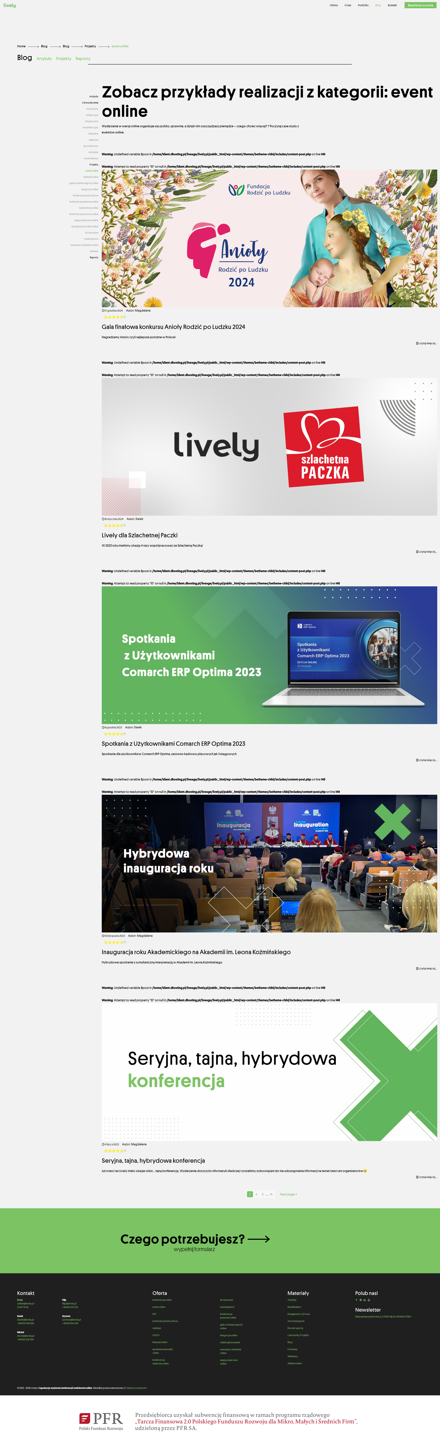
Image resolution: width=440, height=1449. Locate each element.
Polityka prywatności (136, 1388)
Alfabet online (295, 1363)
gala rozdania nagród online (83, 183)
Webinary (293, 1356)
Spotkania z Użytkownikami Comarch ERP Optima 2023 (173, 743)
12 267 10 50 (23, 1307)
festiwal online (91, 177)
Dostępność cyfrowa (299, 1314)
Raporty (83, 58)
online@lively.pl (25, 1303)
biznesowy (92, 108)
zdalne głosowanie (230, 1342)
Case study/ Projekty (298, 1335)
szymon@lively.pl (71, 1319)
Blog (44, 46)
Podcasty (293, 1349)
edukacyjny (92, 115)
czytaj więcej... (428, 343)
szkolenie (93, 152)
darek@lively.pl (25, 1319)
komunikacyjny (90, 127)
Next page (287, 1194)
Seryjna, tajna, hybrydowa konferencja (154, 1160)
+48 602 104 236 (70, 1323)
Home (21, 46)
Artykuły (44, 58)
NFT (154, 1314)
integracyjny (91, 121)
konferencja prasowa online (83, 214)
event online (92, 170)
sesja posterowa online (86, 220)
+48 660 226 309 (25, 1339)
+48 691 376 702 (70, 1307)
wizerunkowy (91, 158)
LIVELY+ (156, 1335)
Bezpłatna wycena (420, 5)
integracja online (89, 189)
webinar (94, 251)
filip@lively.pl (69, 1303)
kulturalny (93, 133)
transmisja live (91, 238)
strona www (91, 232)
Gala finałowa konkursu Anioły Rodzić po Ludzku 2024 (173, 326)
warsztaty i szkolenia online (84, 245)
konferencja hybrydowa (85, 195)
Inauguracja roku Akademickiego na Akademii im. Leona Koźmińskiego (197, 951)
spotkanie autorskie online (84, 226)
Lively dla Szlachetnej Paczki (140, 535)
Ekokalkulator (294, 1307)
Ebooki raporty (295, 1328)
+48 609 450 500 (25, 1323)
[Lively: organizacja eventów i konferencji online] (9, 5)
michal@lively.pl (25, 1335)
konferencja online (88, 208)
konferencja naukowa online (83, 201)
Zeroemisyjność (296, 1321)
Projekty (90, 46)
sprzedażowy (90, 146)
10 (271, 1194)
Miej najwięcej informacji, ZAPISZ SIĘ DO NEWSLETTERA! (383, 1316)
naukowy (93, 139)
